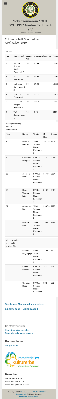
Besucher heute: (13, 381)
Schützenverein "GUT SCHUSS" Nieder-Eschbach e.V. (30, 25)
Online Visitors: (13, 378)
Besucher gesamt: (14, 384)
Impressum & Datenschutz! (29, 396)
